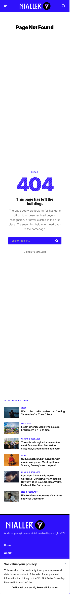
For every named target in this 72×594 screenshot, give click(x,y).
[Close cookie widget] (65, 563)
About (8, 553)
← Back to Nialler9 (35, 252)
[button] (6, 6)
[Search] (56, 240)
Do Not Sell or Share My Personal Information (35, 587)
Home (7, 545)
